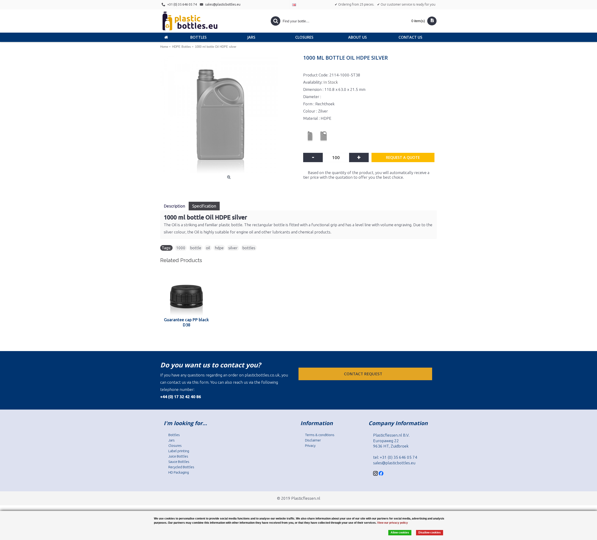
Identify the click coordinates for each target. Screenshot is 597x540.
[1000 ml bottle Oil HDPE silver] (229, 114)
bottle (195, 248)
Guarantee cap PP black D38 (186, 322)
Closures (175, 446)
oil (208, 248)
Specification (204, 206)
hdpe (219, 248)
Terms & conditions (319, 435)
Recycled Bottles (181, 467)
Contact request (363, 373)
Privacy (310, 446)
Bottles (174, 435)
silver (233, 248)
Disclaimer (313, 440)
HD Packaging (178, 472)
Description (174, 206)
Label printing (178, 451)
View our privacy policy (392, 522)
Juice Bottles (178, 456)
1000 (180, 248)
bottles (248, 248)
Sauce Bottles (178, 462)
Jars (171, 440)
